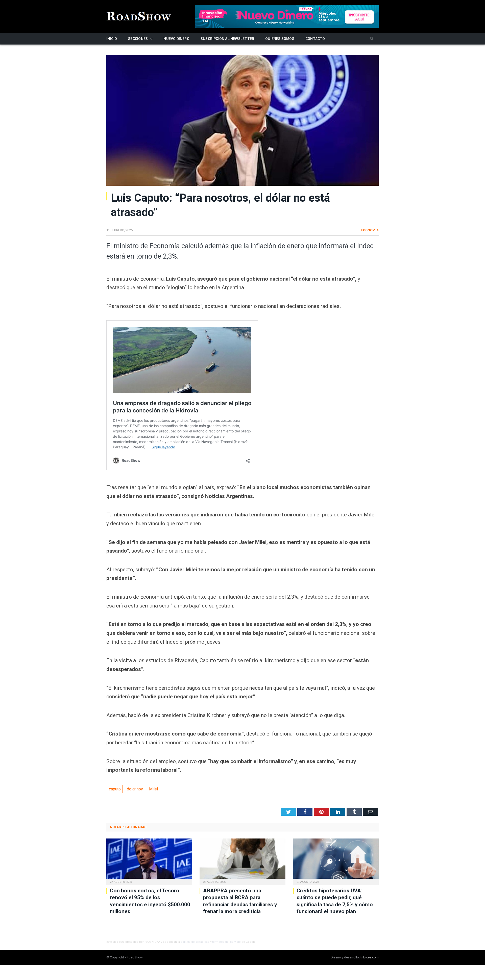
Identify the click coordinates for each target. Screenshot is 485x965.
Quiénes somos (279, 39)
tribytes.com (369, 957)
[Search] (372, 39)
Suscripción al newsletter (227, 39)
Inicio (111, 39)
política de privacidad (195, 941)
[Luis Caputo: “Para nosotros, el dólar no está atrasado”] (242, 121)
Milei (153, 789)
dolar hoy (135, 789)
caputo (115, 789)
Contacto (315, 39)
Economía (370, 230)
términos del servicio (226, 941)
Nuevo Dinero (176, 39)
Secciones (138, 39)
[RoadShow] (139, 15)
